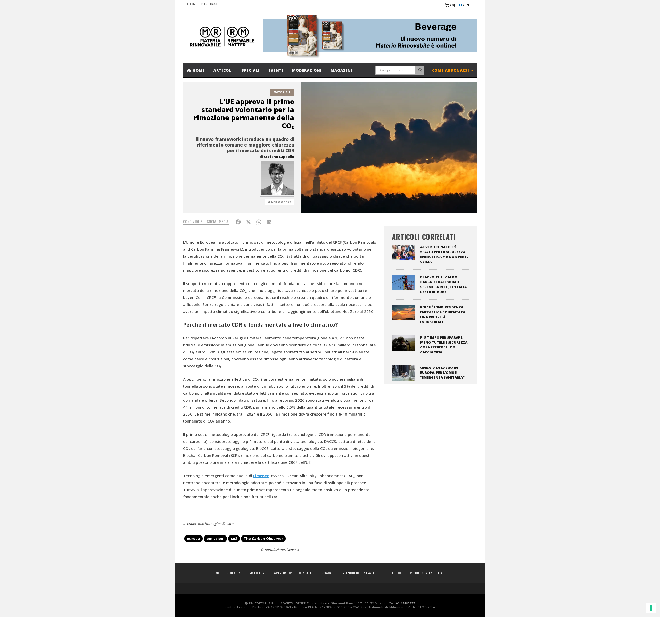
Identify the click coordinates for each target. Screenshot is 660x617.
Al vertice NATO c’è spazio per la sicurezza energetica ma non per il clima (444, 254)
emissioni (215, 538)
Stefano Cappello (279, 156)
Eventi (275, 70)
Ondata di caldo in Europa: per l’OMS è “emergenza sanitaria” (442, 372)
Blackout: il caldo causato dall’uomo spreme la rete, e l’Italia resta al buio (443, 284)
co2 (234, 538)
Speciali (251, 70)
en (466, 5)
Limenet (261, 475)
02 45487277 (405, 603)
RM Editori (257, 572)
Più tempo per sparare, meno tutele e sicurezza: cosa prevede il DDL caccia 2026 (444, 344)
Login (191, 4)
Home (198, 70)
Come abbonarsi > (452, 70)
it (461, 5)
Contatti (305, 572)
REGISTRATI (210, 4)
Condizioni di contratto (357, 572)
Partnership (282, 572)
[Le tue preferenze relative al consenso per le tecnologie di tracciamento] (651, 608)
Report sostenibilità (426, 572)
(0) (452, 5)
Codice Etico (393, 572)
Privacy (325, 572)
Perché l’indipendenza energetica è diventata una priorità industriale (442, 314)
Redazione (234, 572)
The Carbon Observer (263, 538)
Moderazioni (307, 70)
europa (193, 538)
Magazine (342, 70)
